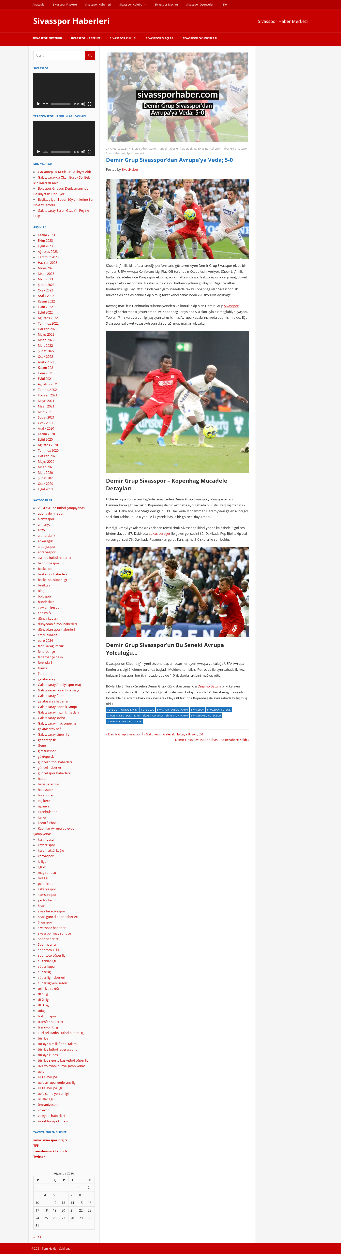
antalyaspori (47, 552)
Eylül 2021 (45, 378)
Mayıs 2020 (46, 461)
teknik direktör (49, 988)
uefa (41, 1071)
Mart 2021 (45, 412)
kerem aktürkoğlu (51, 850)
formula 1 (45, 662)
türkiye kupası (48, 1055)
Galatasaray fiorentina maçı (58, 690)
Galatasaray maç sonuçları (57, 723)
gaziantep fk (47, 740)
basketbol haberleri (52, 574)
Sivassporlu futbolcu (206, 715)
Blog (225, 4)
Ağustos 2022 (48, 318)
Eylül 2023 (45, 246)
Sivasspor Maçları (166, 4)
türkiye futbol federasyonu (57, 1049)
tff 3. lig (43, 1005)
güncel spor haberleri (54, 773)
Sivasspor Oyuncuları (200, 4)
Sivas (193, 148)
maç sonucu (47, 872)
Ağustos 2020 (48, 445)
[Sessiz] (83, 104)
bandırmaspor (48, 563)
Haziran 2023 (47, 262)
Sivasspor (241, 148)
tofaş (41, 1011)
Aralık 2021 (46, 362)
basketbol (45, 569)
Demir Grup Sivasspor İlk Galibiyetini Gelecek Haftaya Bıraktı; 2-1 (155, 734)
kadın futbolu (48, 823)
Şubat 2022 (46, 351)
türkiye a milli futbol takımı (57, 1044)
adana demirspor (51, 513)
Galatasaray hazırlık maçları (58, 712)
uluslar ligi (45, 1099)
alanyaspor (46, 519)
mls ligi (43, 878)
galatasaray (46, 679)
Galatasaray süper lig (53, 734)
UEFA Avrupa (47, 1077)
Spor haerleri (135, 153)
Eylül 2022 (45, 312)
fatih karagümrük (51, 646)
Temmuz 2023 (48, 257)
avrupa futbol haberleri (55, 557)
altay (41, 530)
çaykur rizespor (49, 607)
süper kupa (46, 966)
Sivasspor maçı (153, 715)
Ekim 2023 (45, 240)
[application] (64, 90)
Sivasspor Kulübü (130, 4)
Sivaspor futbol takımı (172, 709)
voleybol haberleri (51, 1116)
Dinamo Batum (209, 686)
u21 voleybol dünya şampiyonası (62, 1066)
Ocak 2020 (45, 483)
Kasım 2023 (46, 235)
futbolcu (147, 709)
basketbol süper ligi (52, 580)
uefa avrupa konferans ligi (57, 1082)
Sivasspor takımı (177, 715)
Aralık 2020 (46, 428)
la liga (42, 861)
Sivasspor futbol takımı (123, 715)
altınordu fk (46, 535)
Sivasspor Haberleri (98, 4)
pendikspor (46, 883)
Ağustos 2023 (48, 251)
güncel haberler (168, 148)
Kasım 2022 (46, 301)
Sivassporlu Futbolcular (124, 721)
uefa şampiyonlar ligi (53, 1093)
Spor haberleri (115, 153)
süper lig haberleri (51, 977)
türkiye (43, 1038)
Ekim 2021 (45, 373)
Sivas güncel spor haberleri (216, 148)
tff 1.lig (43, 994)
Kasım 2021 (46, 367)
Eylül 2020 (45, 439)
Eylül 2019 (45, 489)
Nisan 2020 (46, 467)
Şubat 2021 (46, 417)
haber (184, 148)
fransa (42, 668)
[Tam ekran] (90, 104)
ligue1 (42, 867)
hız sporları (46, 795)
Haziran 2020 (47, 456)
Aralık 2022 (46, 296)
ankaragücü (46, 541)
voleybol (44, 1110)
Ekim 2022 (45, 307)
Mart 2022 (45, 345)
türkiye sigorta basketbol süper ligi (63, 1060)
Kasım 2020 (46, 434)
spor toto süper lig (52, 955)
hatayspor (45, 790)
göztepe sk (46, 756)
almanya (44, 524)
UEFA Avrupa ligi (50, 1088)
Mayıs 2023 (46, 268)
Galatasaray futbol (51, 696)
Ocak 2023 (45, 290)
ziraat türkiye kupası (53, 1121)
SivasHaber (130, 169)
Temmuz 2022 (48, 323)
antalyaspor (47, 546)
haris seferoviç (49, 784)
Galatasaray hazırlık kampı (57, 707)
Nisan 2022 (46, 340)
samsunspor (47, 895)
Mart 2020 (45, 472)
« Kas (37, 1237)
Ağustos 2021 (48, 384)
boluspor (45, 596)
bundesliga (46, 602)
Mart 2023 (45, 279)
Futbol (143, 148)
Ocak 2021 (45, 423)
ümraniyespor (48, 1104)
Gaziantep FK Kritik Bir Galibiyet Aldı (64, 172)
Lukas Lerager (159, 533)
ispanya (43, 806)
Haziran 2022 (47, 329)
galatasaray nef (49, 729)
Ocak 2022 (45, 356)
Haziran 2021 (47, 395)
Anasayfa (39, 4)
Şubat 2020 (46, 478)
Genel (152, 148)
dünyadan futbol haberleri (57, 624)
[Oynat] (38, 104)
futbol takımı (129, 709)
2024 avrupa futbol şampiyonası (61, 508)
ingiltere (44, 801)
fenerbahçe (46, 651)
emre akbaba (47, 635)
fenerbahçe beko (50, 657)
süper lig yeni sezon (52, 983)
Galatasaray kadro (51, 718)
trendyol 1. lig (48, 1027)
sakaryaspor (47, 889)
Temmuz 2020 (48, 450)
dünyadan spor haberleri (56, 629)
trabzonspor (47, 1016)
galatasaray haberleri (53, 701)
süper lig (44, 972)
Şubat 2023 (46, 285)
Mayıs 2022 (46, 334)
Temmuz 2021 (48, 390)
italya (42, 817)
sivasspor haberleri (52, 928)
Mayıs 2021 (46, 401)
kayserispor (46, 845)
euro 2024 (45, 640)
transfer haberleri (51, 1022)
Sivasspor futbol (218, 709)
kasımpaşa (46, 839)
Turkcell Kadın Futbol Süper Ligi (61, 1033)
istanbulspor (47, 812)
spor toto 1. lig (48, 950)
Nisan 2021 (46, 406)
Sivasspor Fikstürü (65, 4)
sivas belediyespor (51, 911)
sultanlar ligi (47, 961)
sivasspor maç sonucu (54, 933)
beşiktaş (44, 585)
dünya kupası (48, 618)
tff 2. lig (43, 999)
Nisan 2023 (46, 274)
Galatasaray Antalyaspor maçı (60, 685)
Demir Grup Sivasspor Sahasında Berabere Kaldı (211, 740)
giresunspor (47, 751)
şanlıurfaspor (48, 900)
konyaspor (46, 856)
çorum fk (44, 613)
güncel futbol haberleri (55, 762)
